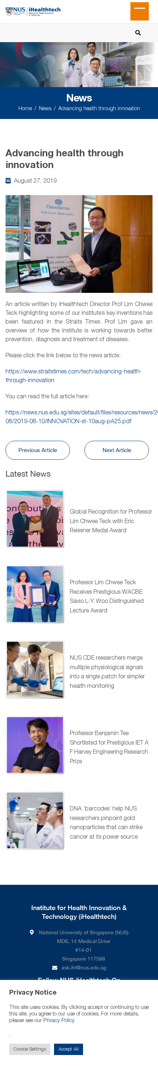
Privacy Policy (59, 1020)
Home (25, 109)
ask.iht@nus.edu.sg (83, 967)
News (45, 109)
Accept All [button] (68, 1049)
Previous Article (37, 450)
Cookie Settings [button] (30, 1049)
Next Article (117, 450)
